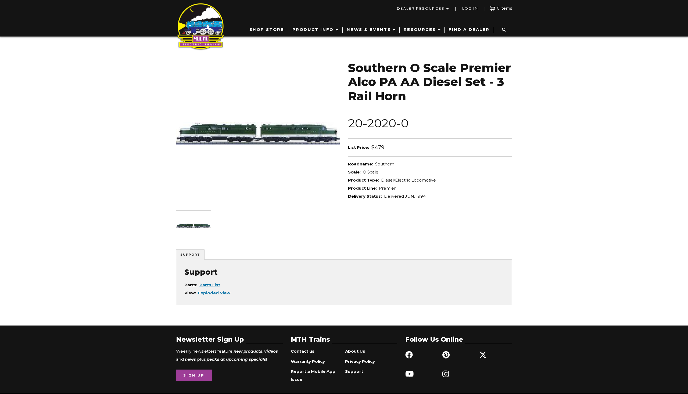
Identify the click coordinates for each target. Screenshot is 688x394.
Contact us (302, 351)
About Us (355, 351)
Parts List (209, 284)
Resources (420, 29)
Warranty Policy (308, 361)
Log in (470, 8)
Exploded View (214, 292)
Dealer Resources (421, 8)
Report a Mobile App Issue (313, 375)
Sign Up (194, 375)
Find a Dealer (469, 29)
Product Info (313, 29)
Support (190, 254)
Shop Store (266, 29)
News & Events (369, 29)
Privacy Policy (360, 361)
